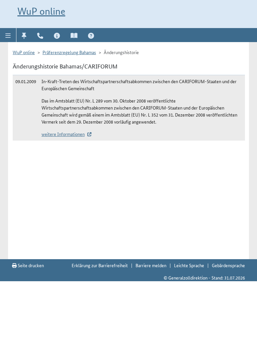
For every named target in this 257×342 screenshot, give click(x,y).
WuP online (41, 11)
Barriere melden (151, 265)
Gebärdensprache (228, 265)
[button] (8, 35)
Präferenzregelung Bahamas (69, 52)
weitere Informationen (63, 134)
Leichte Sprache (189, 265)
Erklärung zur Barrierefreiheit (100, 265)
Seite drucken (30, 265)
